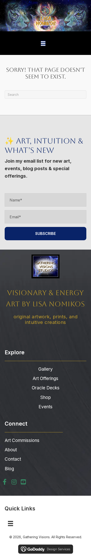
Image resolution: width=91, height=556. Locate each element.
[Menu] (43, 43)
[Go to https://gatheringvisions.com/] (45, 291)
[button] (45, 233)
